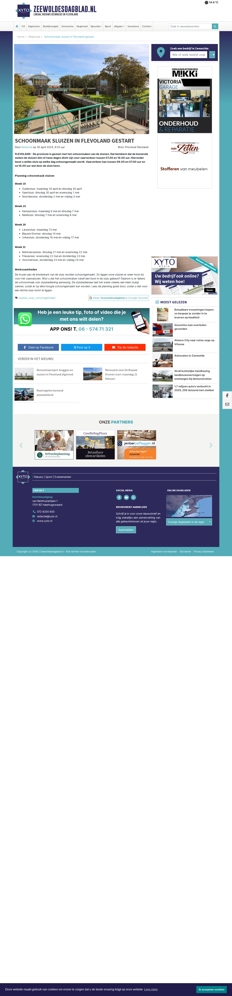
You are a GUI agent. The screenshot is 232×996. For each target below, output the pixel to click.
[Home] (17, 26)
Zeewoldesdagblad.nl (65, 9)
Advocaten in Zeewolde (189, 355)
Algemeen (34, 26)
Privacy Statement (204, 551)
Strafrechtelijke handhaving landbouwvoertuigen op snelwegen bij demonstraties (193, 374)
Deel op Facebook (41, 347)
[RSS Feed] (133, 497)
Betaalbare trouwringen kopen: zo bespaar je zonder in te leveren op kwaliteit (194, 313)
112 (23, 26)
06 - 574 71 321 (95, 329)
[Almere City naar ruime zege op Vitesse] (162, 345)
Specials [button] (95, 26)
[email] (227, 404)
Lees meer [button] (151, 989)
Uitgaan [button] (118, 26)
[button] (17, 445)
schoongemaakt (45, 297)
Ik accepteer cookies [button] (211, 989)
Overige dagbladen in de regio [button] (186, 521)
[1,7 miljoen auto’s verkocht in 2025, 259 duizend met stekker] (162, 391)
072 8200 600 (46, 511)
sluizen (23, 297)
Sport (108, 26)
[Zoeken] (215, 26)
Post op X (83, 347)
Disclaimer (185, 551)
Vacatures (133, 26)
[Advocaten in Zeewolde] (162, 360)
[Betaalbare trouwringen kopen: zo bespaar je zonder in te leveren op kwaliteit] (162, 314)
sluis (31, 297)
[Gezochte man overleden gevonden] (162, 330)
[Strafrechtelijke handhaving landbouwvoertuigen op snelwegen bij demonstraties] (162, 376)
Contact (146, 26)
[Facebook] (119, 497)
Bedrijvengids (50, 26)
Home (20, 36)
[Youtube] (126, 497)
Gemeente (67, 26)
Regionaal (82, 26)
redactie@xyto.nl (47, 516)
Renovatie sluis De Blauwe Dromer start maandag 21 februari (121, 374)
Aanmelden (126, 530)
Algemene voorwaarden (164, 551)
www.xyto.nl (44, 520)
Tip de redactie (127, 347)
